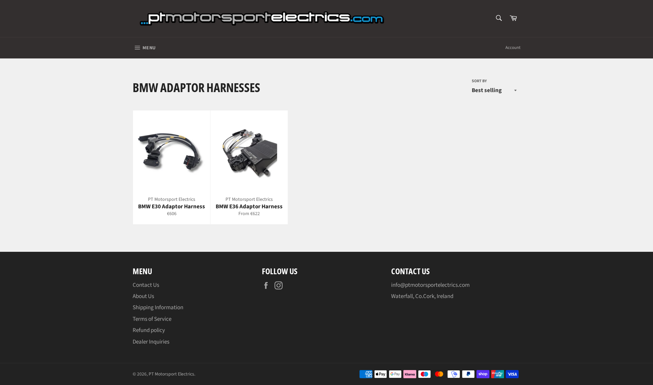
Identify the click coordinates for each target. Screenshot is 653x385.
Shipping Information (158, 307)
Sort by (479, 81)
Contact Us (146, 285)
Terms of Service (152, 319)
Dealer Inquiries (151, 342)
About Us (143, 296)
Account (512, 48)
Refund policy (149, 330)
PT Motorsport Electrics (171, 374)
